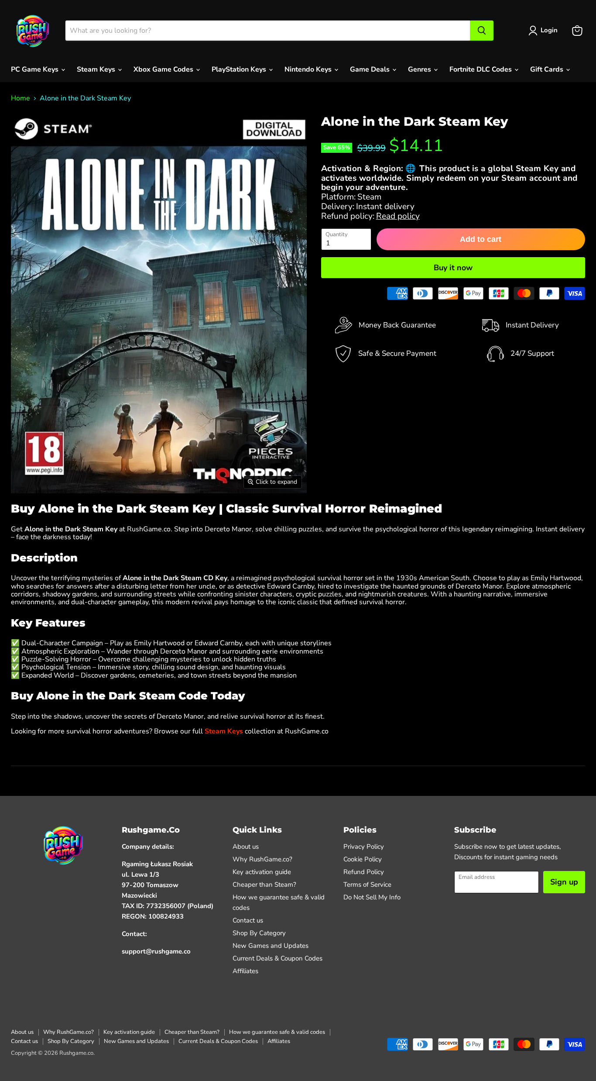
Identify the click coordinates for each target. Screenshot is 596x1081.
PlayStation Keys (240, 69)
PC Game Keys (35, 69)
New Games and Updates (270, 945)
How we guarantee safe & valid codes (277, 1032)
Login (549, 30)
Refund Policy (363, 872)
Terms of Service (367, 884)
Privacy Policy (363, 846)
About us (246, 846)
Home (20, 98)
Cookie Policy (362, 859)
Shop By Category (259, 933)
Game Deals (370, 69)
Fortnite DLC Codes (481, 69)
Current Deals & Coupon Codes (277, 958)
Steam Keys (97, 69)
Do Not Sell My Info (372, 897)
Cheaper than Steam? (264, 884)
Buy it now (453, 267)
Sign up (564, 882)
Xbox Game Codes (164, 69)
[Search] (481, 31)
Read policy (398, 216)
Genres (420, 69)
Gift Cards (547, 69)
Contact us (248, 920)
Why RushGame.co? (262, 859)
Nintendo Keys (308, 69)
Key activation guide (262, 872)
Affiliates (245, 971)
